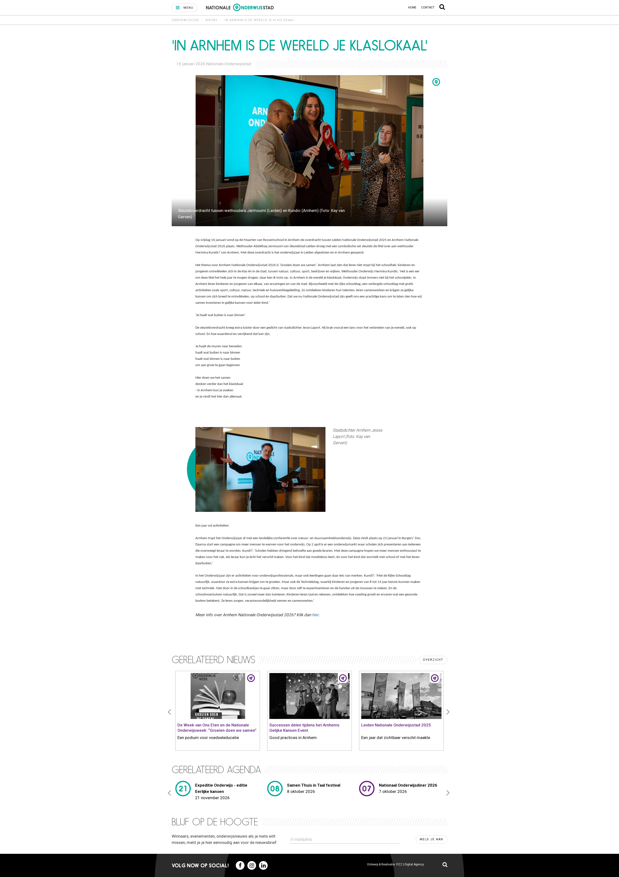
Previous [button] (170, 711)
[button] (185, 8)
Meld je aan (431, 839)
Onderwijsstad (185, 20)
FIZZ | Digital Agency (410, 864)
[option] (218, 712)
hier (315, 614)
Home (412, 7)
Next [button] (448, 711)
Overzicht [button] (433, 659)
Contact (428, 7)
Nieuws (212, 20)
